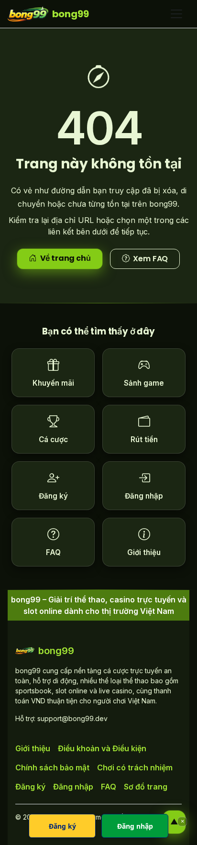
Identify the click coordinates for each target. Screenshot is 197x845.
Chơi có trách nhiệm (135, 767)
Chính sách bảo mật (52, 767)
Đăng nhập (73, 786)
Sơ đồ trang (145, 786)
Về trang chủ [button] (65, 258)
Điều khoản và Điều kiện (102, 748)
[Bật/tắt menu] (176, 14)
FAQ (108, 786)
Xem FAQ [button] (150, 258)
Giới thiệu (32, 748)
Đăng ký (30, 786)
